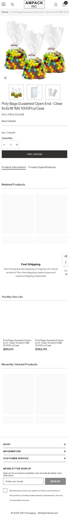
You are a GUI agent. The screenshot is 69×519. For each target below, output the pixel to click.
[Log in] (56, 4)
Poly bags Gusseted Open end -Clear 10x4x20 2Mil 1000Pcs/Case (49, 343)
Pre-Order (34, 154)
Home (5, 12)
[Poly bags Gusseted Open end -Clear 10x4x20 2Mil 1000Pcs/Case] (50, 321)
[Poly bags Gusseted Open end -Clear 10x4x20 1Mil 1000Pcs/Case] (18, 321)
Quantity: (7, 138)
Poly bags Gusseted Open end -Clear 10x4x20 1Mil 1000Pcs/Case (17, 343)
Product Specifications (42, 167)
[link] (18, 237)
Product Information (14, 167)
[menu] (3, 4)
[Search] (12, 4)
